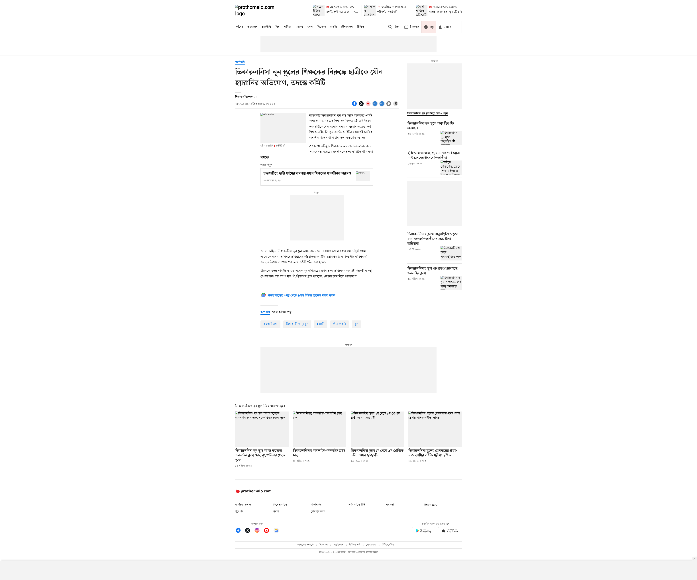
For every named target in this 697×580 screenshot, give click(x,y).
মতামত (299, 27)
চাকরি (333, 27)
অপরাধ (240, 62)
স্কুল (356, 324)
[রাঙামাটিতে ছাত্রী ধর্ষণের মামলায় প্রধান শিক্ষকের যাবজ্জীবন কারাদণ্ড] (363, 176)
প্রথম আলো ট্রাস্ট (356, 505)
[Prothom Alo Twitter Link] (249, 531)
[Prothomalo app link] (424, 531)
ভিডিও (360, 27)
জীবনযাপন (347, 27)
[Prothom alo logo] (253, 492)
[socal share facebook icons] (354, 105)
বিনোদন (321, 27)
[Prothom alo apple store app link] (450, 531)
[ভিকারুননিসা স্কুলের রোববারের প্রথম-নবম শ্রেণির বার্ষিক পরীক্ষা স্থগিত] (435, 429)
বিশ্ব (278, 27)
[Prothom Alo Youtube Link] (268, 531)
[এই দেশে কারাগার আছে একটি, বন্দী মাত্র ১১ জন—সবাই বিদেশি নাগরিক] (319, 10)
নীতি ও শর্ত (354, 545)
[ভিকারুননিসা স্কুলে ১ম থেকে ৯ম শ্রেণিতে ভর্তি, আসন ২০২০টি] (377, 429)
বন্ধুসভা (390, 505)
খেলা (310, 27)
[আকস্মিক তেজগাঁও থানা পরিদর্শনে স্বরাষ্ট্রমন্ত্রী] (370, 10)
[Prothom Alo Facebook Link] (240, 531)
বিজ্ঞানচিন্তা (316, 505)
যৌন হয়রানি (339, 324)
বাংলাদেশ (252, 27)
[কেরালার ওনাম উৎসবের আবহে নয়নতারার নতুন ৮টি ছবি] (421, 10)
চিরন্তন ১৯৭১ (430, 505)
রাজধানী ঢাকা (270, 324)
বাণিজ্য (287, 27)
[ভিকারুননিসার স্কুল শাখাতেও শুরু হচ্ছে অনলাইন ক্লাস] (451, 283)
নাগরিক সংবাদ (243, 505)
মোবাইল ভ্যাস (318, 512)
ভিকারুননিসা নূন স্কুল (297, 324)
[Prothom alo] (259, 10)
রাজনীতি (266, 27)
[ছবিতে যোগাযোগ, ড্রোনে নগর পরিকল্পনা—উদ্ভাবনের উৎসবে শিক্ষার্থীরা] (451, 167)
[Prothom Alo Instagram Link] (259, 531)
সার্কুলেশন (338, 545)
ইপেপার (239, 512)
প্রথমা (276, 512)
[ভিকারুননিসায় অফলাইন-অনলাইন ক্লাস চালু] (319, 429)
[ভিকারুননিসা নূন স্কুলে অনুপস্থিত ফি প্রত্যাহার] (451, 138)
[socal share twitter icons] (361, 105)
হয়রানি (320, 324)
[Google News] (276, 531)
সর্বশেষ (239, 27)
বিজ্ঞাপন (323, 545)
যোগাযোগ (371, 545)
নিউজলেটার (388, 545)
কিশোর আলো (280, 505)
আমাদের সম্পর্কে (305, 545)
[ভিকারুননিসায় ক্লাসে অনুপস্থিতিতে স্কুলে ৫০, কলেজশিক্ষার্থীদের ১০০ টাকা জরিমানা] (451, 253)
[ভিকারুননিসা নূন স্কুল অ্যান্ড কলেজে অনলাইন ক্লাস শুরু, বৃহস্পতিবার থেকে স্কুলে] (262, 429)
